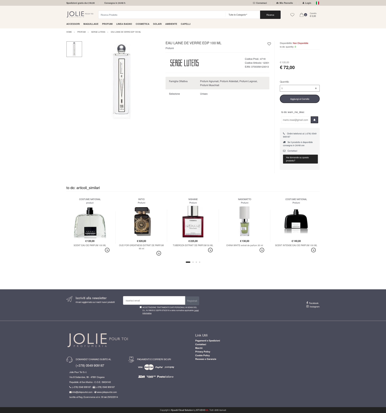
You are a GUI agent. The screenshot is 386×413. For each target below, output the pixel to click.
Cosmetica (142, 24)
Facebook (314, 303)
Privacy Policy (202, 351)
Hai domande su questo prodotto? (297, 159)
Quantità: (284, 81)
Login (308, 2)
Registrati (192, 300)
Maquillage (90, 24)
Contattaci (261, 2)
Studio (202, 409)
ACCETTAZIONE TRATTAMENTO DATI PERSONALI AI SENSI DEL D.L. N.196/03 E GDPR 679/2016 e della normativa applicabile (170, 310)
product (89, 202)
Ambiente (171, 24)
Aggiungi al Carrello (299, 98)
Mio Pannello (286, 2)
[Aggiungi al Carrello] (107, 250)
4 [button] (199, 262)
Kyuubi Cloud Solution (182, 409)
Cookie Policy (202, 355)
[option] (121, 80)
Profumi (107, 24)
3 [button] (196, 262)
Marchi (198, 348)
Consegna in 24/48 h (114, 2)
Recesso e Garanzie (205, 359)
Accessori (73, 24)
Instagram (315, 306)
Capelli (185, 24)
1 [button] (188, 262)
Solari (157, 24)
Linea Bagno (124, 24)
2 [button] (193, 262)
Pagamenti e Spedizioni (207, 340)
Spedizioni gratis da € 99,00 (80, 2)
